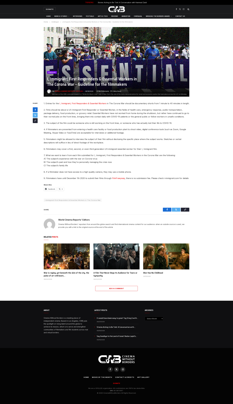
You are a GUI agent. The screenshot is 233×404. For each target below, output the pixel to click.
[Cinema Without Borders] (116, 9)
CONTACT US (180, 16)
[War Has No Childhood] (166, 256)
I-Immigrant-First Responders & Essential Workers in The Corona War (73, 200)
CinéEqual (138, 16)
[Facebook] (35, 109)
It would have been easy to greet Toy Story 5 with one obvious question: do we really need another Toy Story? (118, 318)
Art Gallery (143, 377)
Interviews (77, 16)
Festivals (90, 16)
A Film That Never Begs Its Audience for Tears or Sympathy (115, 274)
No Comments (104, 91)
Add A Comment (116, 288)
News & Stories (60, 16)
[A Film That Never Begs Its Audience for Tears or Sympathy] (116, 256)
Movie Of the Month (102, 377)
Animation (126, 16)
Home (48, 16)
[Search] (188, 9)
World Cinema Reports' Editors (69, 91)
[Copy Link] (35, 120)
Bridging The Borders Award (158, 16)
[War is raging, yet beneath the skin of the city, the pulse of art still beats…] (67, 256)
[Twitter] (35, 115)
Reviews (114, 16)
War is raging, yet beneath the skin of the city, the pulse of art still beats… (66, 274)
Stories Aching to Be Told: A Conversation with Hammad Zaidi (122, 2)
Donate (50, 9)
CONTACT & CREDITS (124, 377)
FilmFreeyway (118, 178)
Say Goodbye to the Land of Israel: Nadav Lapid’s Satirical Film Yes (116, 336)
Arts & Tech (103, 16)
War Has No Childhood (153, 272)
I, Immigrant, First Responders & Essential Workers (82, 103)
